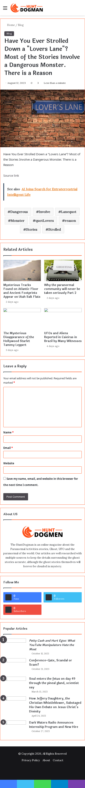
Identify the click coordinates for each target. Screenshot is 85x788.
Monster (18, 220)
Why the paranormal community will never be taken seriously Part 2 (62, 289)
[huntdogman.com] (26, 8)
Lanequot (68, 212)
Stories (31, 229)
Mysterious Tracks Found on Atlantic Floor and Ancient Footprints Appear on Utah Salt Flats (21, 291)
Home (10, 25)
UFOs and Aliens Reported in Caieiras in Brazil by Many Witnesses (63, 337)
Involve (44, 212)
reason (70, 220)
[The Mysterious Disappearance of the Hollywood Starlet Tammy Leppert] (22, 318)
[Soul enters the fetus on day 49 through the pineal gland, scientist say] (14, 684)
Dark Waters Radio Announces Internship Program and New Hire (53, 724)
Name (8, 432)
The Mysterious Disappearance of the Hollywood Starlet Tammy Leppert (18, 339)
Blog (21, 25)
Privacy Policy (31, 760)
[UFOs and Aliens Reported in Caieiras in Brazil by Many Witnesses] (63, 318)
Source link (11, 175)
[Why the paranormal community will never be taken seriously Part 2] (63, 270)
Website (8, 463)
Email (8, 448)
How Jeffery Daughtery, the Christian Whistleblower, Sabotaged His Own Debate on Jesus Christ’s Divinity (55, 705)
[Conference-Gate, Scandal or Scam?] (14, 666)
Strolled (54, 229)
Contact (58, 760)
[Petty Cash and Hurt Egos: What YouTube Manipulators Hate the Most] (14, 646)
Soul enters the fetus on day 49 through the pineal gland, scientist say (54, 683)
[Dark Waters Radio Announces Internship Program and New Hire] (14, 728)
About (46, 760)
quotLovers (44, 220)
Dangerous (19, 212)
